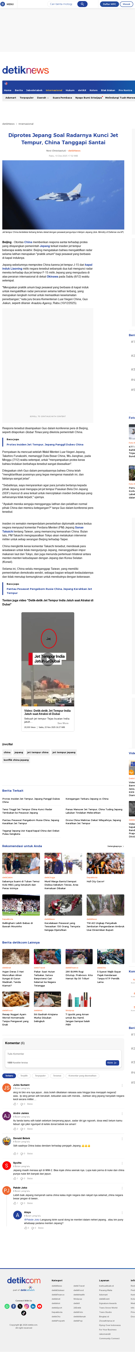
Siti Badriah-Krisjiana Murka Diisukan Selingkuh (46, 1018)
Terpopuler (27, 97)
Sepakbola (57, 1312)
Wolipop (77, 1299)
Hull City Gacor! (95, 881)
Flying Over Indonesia (110, 1325)
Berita (19, 90)
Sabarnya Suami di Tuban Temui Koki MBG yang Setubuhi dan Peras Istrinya (20, 885)
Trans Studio (105, 1312)
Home (7, 90)
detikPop (78, 1321)
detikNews (8, 123)
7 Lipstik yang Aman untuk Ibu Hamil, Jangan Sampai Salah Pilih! (78, 1019)
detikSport (57, 1308)
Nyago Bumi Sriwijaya (88, 97)
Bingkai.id (104, 1316)
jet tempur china (37, 752)
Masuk (126, 4)
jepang (19, 752)
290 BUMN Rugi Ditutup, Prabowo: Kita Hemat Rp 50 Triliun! (79, 975)
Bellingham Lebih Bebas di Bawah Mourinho (17, 925)
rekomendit (105, 1334)
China (28, 242)
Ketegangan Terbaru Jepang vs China (87, 798)
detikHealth (79, 1294)
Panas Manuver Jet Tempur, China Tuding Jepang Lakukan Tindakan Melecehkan (94, 811)
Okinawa (53, 276)
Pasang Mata (105, 1290)
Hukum (70, 90)
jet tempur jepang (64, 752)
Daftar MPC (109, 4)
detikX (82, 90)
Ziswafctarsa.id (106, 1321)
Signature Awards (108, 1303)
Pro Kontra (125, 90)
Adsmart (10, 97)
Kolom (94, 90)
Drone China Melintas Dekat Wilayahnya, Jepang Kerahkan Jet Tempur (93, 822)
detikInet (56, 1299)
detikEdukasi (58, 1290)
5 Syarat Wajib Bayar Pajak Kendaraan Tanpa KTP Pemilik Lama (109, 976)
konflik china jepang (16, 759)
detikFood (78, 1290)
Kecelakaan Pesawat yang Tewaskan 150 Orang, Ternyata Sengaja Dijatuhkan (62, 926)
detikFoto (78, 1312)
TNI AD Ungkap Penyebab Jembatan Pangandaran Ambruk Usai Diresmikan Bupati (105, 926)
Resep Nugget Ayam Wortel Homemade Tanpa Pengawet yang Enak (15, 1019)
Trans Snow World (108, 1308)
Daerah (42, 97)
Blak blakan (108, 90)
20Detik (77, 1308)
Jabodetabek (34, 90)
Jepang (45, 246)
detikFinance (58, 1294)
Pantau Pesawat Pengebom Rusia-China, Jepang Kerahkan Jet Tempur (49, 590)
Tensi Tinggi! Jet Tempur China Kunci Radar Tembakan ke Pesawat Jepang (27, 811)
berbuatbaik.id (106, 1286)
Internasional (54, 90)
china (7, 752)
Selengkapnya (115, 846)
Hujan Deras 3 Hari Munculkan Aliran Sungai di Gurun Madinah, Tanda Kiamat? (13, 978)
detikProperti (58, 1321)
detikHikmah (79, 1316)
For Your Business (108, 1329)
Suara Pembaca (62, 97)
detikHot (56, 1303)
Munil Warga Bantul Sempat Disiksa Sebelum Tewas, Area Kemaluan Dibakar (61, 885)
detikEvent (104, 1299)
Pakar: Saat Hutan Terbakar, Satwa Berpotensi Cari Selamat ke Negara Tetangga (45, 978)
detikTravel (79, 1286)
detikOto (56, 1316)
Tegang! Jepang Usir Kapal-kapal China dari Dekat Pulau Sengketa (30, 832)
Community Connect (109, 1338)
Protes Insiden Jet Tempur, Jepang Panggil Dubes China (45, 444)
